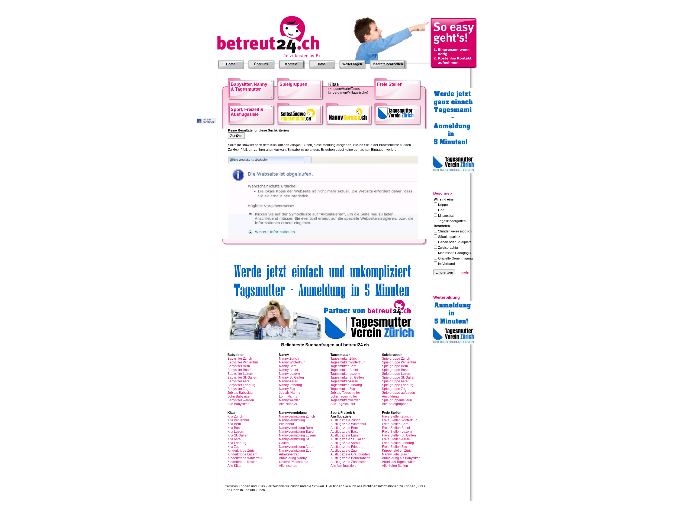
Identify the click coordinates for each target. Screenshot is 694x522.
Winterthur (347, 362)
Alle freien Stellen (395, 466)
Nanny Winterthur (292, 362)
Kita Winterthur (238, 420)
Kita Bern (234, 424)
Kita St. (237, 435)
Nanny (289, 358)
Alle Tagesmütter (342, 404)
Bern (343, 366)
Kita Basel (234, 428)
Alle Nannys (288, 404)
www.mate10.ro (319, 520)
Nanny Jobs (396, 454)
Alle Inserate (288, 466)
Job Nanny (289, 393)
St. (347, 377)
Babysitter (239, 358)
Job (345, 393)
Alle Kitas (234, 466)
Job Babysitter (240, 393)
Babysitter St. (242, 377)
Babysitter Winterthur (242, 362)
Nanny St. (291, 377)
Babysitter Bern (238, 366)
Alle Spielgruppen (395, 404)
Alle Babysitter (238, 404)
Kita (235, 416)
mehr (465, 272)
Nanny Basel (288, 370)
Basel (344, 370)
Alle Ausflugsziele (343, 466)
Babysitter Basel (239, 370)
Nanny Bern (288, 366)
